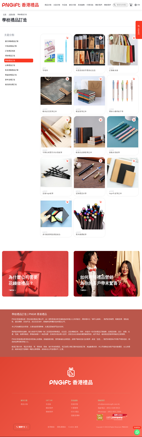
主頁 (4, 14)
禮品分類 (48, 5)
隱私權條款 (61, 427)
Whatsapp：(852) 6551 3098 (109, 412)
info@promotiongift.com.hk (109, 404)
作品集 (64, 5)
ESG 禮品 (75, 412)
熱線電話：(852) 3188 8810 (109, 408)
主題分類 (56, 5)
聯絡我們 (107, 5)
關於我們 (98, 5)
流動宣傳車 (75, 415)
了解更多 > (12, 290)
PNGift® (125, 427)
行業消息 (90, 5)
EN (139, 5)
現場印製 (74, 404)
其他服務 (81, 5)
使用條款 (51, 427)
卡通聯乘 (74, 408)
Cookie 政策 (73, 427)
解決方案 (72, 5)
